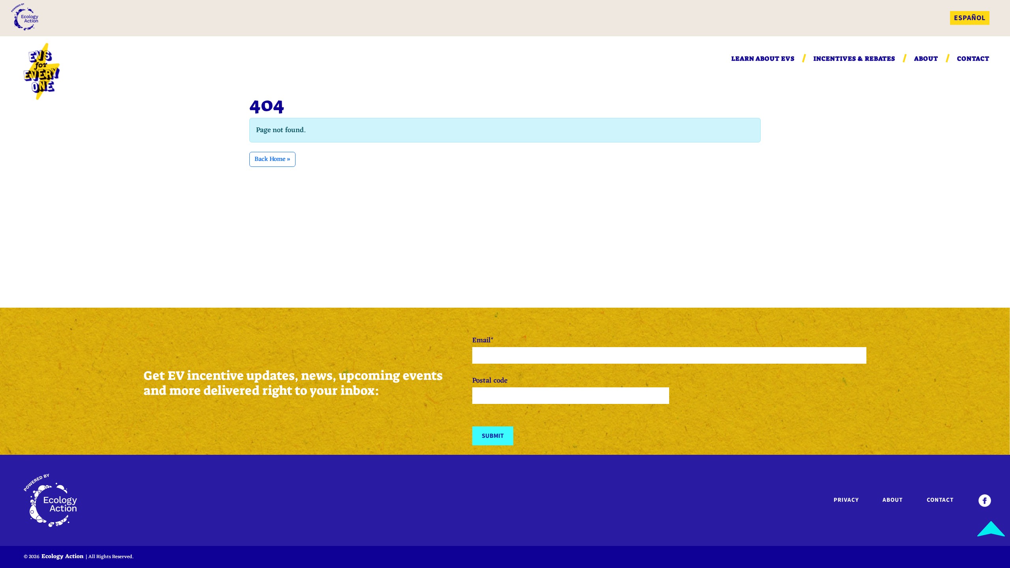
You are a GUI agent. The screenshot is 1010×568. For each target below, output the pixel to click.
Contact (973, 58)
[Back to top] (991, 528)
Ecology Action (62, 556)
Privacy (846, 500)
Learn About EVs (763, 58)
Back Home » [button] (272, 159)
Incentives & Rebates (854, 58)
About (926, 58)
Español (970, 18)
